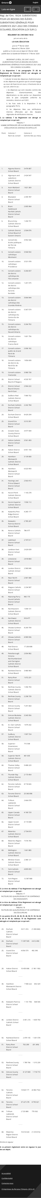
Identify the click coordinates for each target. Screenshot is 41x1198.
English (35, 2)
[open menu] (27, 9)
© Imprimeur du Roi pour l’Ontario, (18, 1189)
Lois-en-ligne (8, 9)
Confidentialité (7, 1178)
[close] (36, 9)
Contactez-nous (7, 1183)
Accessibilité (6, 1173)
